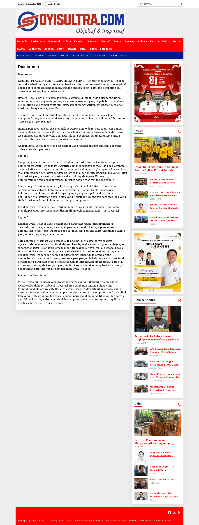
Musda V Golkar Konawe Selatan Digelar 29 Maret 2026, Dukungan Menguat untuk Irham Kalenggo (164, 206)
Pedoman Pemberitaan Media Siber (92, 520)
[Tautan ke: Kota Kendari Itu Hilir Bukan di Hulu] (141, 470)
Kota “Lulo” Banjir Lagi (162, 479)
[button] (180, 4)
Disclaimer (145, 520)
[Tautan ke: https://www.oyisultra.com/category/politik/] (180, 131)
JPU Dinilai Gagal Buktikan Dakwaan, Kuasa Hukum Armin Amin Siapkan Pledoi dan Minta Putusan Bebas (165, 350)
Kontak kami (119, 520)
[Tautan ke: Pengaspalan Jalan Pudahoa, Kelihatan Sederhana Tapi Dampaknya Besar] (141, 456)
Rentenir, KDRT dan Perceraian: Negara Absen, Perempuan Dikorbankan (164, 495)
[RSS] (179, 513)
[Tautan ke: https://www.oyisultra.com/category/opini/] (180, 404)
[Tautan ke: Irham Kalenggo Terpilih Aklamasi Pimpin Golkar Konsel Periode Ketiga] (157, 150)
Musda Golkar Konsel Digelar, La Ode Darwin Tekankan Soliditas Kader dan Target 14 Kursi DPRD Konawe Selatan (164, 181)
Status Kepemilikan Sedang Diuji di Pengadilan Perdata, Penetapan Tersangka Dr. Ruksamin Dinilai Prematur (165, 376)
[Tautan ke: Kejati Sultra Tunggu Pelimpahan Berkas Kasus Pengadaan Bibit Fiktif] (141, 363)
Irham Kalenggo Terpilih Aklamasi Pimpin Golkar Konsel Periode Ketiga (156, 168)
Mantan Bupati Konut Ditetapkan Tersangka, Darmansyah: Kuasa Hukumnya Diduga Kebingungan (162, 388)
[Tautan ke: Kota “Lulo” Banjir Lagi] (141, 483)
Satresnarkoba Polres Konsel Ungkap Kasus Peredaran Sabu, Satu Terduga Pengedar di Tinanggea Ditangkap (157, 338)
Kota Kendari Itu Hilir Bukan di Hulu (162, 468)
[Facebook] (169, 513)
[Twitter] (174, 513)
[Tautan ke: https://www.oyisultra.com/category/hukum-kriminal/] (180, 300)
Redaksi (133, 520)
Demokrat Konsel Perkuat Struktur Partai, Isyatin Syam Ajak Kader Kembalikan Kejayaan (164, 219)
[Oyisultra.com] (71, 22)
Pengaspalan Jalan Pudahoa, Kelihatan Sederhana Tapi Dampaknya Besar (165, 454)
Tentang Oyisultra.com (60, 520)
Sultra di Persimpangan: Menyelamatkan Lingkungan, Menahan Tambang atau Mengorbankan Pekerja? (153, 441)
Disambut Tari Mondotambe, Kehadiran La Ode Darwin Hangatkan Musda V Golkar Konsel (165, 194)
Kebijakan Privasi (162, 520)
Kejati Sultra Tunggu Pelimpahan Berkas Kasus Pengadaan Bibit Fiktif (164, 363)
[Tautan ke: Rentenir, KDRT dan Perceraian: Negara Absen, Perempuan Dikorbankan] (141, 495)
